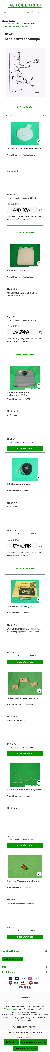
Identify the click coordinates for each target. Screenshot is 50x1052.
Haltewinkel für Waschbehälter (22, 698)
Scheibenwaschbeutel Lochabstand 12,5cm (18, 393)
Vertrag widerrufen (13, 959)
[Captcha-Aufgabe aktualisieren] (40, 210)
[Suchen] (28, 11)
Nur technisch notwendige (34, 1042)
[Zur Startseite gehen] (25, 5)
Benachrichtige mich (25, 232)
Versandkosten (10, 1009)
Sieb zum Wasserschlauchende (23, 881)
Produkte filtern (26, 107)
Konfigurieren (11, 1042)
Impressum (25, 997)
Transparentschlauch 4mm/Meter (24, 789)
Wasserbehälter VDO (17, 270)
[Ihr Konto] (39, 11)
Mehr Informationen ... (25, 1037)
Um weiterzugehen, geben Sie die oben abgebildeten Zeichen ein (24, 217)
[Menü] (5, 11)
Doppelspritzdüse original (20, 606)
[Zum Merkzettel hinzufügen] (39, 141)
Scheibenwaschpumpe (18, 484)
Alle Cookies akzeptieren (25, 1048)
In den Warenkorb (25, 448)
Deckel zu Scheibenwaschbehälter (24, 148)
